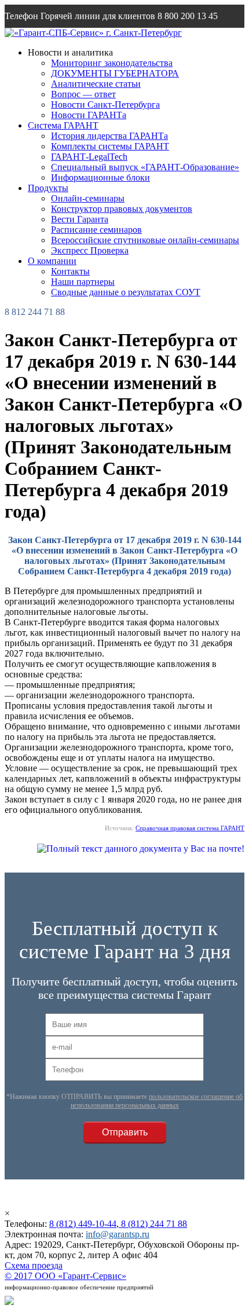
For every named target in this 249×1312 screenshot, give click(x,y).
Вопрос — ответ (83, 94)
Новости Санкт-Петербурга (105, 104)
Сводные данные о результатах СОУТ (125, 292)
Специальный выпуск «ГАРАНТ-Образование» (145, 167)
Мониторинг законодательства (112, 63)
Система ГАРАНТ (63, 125)
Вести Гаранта (79, 219)
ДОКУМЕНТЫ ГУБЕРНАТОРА (115, 73)
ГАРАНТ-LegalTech (89, 157)
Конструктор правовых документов (121, 209)
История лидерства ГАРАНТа (109, 136)
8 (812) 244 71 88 (153, 1224)
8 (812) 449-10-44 (82, 1224)
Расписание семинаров (96, 229)
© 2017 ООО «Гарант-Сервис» (65, 1276)
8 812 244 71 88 (35, 312)
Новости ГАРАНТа (88, 115)
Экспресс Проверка (90, 250)
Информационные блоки (100, 177)
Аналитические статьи (96, 84)
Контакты (70, 271)
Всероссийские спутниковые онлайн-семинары (145, 240)
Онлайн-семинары (87, 198)
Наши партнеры (83, 282)
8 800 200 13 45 (188, 16)
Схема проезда (34, 1265)
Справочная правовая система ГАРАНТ (190, 827)
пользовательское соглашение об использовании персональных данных (157, 1101)
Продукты (48, 188)
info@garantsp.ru (60, 39)
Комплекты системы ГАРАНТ (110, 146)
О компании (52, 261)
